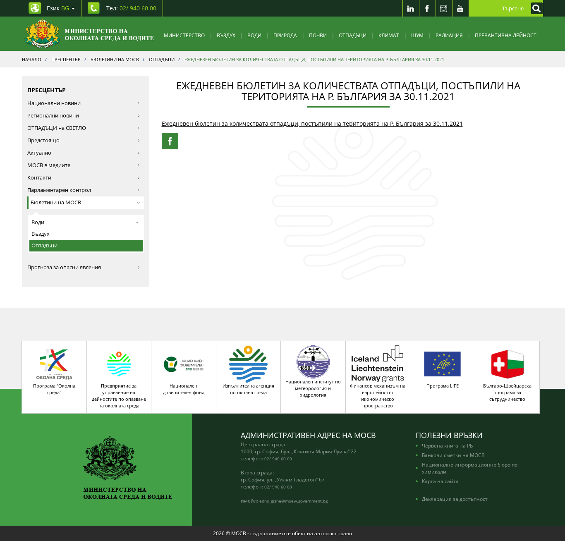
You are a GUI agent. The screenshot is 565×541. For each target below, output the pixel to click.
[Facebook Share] (170, 141)
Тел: (131, 8)
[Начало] (89, 34)
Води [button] (37, 222)
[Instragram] (444, 8)
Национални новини (54, 103)
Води (254, 35)
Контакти (39, 177)
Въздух (226, 35)
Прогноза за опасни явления (64, 267)
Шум (417, 35)
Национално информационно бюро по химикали (469, 468)
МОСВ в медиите (48, 165)
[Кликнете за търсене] (535, 8)
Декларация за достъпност (455, 499)
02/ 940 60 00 (278, 459)
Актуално (39, 152)
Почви (318, 35)
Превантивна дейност (505, 35)
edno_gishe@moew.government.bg (293, 501)
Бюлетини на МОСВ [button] (56, 202)
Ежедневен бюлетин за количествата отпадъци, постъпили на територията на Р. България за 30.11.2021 (312, 123)
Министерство (184, 35)
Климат (388, 35)
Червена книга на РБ (447, 445)
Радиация (449, 35)
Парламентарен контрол (59, 190)
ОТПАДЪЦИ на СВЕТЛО (56, 128)
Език (58, 8)
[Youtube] (460, 8)
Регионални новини (53, 115)
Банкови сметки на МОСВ (453, 455)
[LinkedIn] (410, 8)
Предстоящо (43, 140)
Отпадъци (352, 35)
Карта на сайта (440, 481)
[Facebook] (427, 8)
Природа (285, 35)
